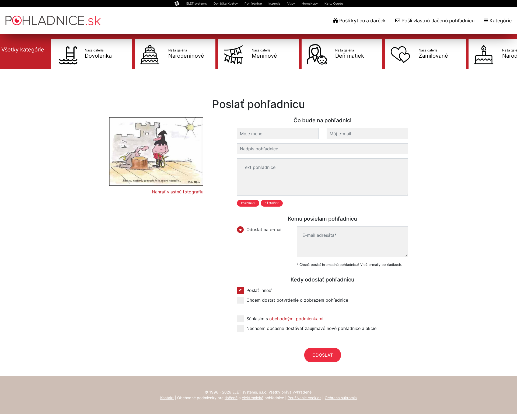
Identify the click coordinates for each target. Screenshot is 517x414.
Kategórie (500, 20)
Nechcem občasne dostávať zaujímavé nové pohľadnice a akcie (311, 328)
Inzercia (274, 3)
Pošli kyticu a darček (362, 20)
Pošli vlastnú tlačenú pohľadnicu (437, 20)
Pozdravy (248, 203)
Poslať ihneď (259, 290)
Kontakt (167, 397)
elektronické (252, 397)
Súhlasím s (284, 318)
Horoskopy (310, 3)
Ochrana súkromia (341, 397)
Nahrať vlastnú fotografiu (177, 191)
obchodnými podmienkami (296, 318)
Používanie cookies (304, 397)
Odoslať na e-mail (264, 229)
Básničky (272, 203)
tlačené (231, 397)
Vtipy (291, 3)
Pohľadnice (253, 3)
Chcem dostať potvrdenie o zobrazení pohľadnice (297, 300)
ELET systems (196, 3)
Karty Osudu (333, 3)
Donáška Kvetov (226, 3)
